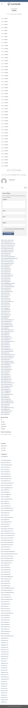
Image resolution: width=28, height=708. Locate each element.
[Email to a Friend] (15, 170)
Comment (5, 199)
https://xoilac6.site (5, 565)
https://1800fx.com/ (5, 397)
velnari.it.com (4, 701)
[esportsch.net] (14, 4)
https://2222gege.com (6, 494)
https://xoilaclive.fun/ (6, 271)
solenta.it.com (4, 692)
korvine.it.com (4, 688)
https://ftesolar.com (5, 619)
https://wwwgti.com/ (5, 389)
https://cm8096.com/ (5, 309)
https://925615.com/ (5, 344)
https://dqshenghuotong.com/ (7, 362)
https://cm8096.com (5, 624)
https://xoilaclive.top (5, 567)
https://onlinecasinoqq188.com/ (8, 256)
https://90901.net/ (5, 334)
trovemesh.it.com (5, 679)
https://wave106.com (6, 505)
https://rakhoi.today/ (5, 278)
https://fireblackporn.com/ (7, 349)
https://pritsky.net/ (5, 316)
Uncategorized (14, 8)
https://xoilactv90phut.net (7, 576)
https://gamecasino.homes (7, 544)
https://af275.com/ (5, 352)
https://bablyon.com (5, 603)
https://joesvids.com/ (5, 339)
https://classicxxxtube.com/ (7, 357)
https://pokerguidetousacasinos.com (9, 553)
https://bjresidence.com (6, 478)
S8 (1, 419)
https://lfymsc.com (5, 629)
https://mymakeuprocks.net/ (7, 402)
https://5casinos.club (5, 546)
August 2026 (4, 445)
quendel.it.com (4, 667)
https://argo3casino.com (6, 562)
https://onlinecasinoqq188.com (8, 551)
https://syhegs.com (5, 622)
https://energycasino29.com (7, 560)
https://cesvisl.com (5, 601)
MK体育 (3, 428)
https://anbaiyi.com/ (5, 404)
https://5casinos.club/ (6, 253)
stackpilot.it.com (4, 638)
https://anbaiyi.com (5, 512)
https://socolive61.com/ (6, 276)
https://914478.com (5, 615)
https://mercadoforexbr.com (7, 483)
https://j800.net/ (4, 318)
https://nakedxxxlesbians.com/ (8, 354)
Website (4, 222)
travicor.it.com (4, 697)
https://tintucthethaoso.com (7, 635)
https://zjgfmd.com (5, 519)
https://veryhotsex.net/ (6, 323)
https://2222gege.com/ (6, 391)
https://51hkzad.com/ (6, 374)
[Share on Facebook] (10, 170)
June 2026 (3, 450)
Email (4, 216)
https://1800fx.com (5, 490)
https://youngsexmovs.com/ (7, 361)
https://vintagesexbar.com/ (7, 386)
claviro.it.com (4, 681)
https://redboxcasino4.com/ (7, 248)
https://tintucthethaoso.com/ (7, 319)
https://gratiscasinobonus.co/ (7, 250)
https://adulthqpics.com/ (6, 321)
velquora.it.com (4, 658)
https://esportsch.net (5, 594)
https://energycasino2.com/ (7, 241)
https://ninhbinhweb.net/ (6, 369)
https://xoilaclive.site (5, 574)
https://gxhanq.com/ (5, 359)
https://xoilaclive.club (6, 569)
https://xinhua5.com (5, 617)
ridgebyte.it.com (4, 672)
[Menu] (2, 4)
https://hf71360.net (5, 467)
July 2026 (3, 448)
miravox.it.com (4, 690)
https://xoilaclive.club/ (6, 270)
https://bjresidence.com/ (6, 379)
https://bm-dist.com (5, 608)
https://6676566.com (6, 462)
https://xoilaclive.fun (5, 572)
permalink (24, 174)
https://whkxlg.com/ (5, 346)
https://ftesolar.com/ (5, 306)
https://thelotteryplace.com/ (7, 407)
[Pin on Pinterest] (17, 170)
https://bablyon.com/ (5, 294)
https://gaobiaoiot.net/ (6, 377)
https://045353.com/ (5, 387)
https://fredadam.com (6, 631)
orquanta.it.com (4, 699)
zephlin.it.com (4, 695)
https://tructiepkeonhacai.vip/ (7, 286)
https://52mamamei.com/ (6, 384)
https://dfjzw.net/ (5, 328)
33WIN (5, 18)
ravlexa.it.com (4, 686)
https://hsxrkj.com (5, 469)
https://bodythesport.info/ (7, 291)
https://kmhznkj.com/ (6, 376)
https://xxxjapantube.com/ (7, 394)
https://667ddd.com (5, 524)
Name (4, 210)
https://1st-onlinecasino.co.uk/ (8, 245)
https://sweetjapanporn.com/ (7, 341)
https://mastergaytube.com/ (7, 351)
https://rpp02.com (5, 515)
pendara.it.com (4, 670)
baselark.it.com (4, 683)
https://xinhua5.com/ (5, 304)
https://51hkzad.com (5, 471)
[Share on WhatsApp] (8, 170)
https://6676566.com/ (6, 367)
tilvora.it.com (4, 660)
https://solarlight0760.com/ (7, 401)
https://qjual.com (5, 606)
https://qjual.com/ (5, 296)
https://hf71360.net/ (5, 371)
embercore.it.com (5, 649)
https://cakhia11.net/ (5, 280)
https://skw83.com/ (5, 414)
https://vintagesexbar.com (7, 487)
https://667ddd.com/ (5, 412)
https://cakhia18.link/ (6, 281)
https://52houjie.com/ (6, 336)
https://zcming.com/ (5, 343)
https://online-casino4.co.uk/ (7, 240)
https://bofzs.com (5, 501)
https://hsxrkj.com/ (5, 372)
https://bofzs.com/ (5, 396)
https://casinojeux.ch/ (6, 255)
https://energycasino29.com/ (7, 263)
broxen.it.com (4, 665)
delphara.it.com (4, 663)
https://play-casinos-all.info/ (7, 246)
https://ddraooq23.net (6, 460)
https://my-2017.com (5, 610)
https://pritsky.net (5, 633)
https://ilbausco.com (5, 626)
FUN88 (2, 422)
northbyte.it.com (4, 654)
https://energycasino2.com (7, 531)
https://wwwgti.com (5, 492)
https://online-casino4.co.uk (7, 528)
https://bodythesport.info (7, 599)
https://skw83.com (5, 526)
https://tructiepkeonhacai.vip (7, 592)
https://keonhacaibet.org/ (7, 284)
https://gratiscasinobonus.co (7, 542)
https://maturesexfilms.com (7, 613)
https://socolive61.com (6, 578)
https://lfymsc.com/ (5, 313)
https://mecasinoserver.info (7, 558)
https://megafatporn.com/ (7, 338)
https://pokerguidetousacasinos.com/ (9, 258)
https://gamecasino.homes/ (7, 251)
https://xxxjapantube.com (7, 499)
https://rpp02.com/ (5, 406)
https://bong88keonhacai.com (7, 588)
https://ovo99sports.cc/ (6, 289)
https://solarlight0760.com (7, 508)
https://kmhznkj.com (5, 474)
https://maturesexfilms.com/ (7, 301)
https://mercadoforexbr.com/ (7, 382)
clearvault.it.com (4, 656)
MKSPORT (3, 424)
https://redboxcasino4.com (7, 540)
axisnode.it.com (4, 642)
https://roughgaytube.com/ (7, 326)
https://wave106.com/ (6, 399)
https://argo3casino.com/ (6, 265)
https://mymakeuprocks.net (7, 510)
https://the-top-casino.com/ (7, 260)
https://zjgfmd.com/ (5, 409)
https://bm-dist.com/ (5, 298)
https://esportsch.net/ (6, 288)
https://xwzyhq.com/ (5, 347)
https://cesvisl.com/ (5, 293)
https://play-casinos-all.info (7, 537)
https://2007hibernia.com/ (7, 324)
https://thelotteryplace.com (7, 517)
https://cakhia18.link (5, 585)
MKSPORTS (3, 426)
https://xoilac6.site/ (5, 266)
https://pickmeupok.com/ (6, 410)
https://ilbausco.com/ (6, 311)
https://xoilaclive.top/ (6, 268)
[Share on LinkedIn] (20, 170)
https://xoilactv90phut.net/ (7, 275)
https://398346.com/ (5, 364)
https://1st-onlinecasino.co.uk (7, 535)
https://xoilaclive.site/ (6, 273)
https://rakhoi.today (5, 581)
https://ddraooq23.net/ (6, 366)
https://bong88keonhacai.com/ (8, 283)
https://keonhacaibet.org (6, 590)
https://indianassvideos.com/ (7, 331)
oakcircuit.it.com (4, 674)
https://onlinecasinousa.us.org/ (8, 243)
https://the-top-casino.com (7, 556)
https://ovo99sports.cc (6, 597)
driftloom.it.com (4, 640)
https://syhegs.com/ (5, 308)
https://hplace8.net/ (5, 333)
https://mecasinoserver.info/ (7, 261)
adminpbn (19, 14)
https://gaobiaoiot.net (6, 476)
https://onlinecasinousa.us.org (7, 533)
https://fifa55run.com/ (6, 381)
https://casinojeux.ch (5, 549)
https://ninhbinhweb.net (6, 464)
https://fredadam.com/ (6, 314)
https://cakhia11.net (5, 583)
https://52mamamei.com (6, 485)
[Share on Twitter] (13, 170)
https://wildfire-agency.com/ (7, 329)
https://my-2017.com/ (6, 299)
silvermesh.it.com (5, 651)
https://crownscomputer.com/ (7, 356)
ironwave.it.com (4, 647)
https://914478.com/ (5, 303)
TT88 (2, 187)
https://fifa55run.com (6, 480)
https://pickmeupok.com (6, 521)
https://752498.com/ (5, 392)
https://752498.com (5, 496)
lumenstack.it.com (5, 676)
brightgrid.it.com (4, 644)
